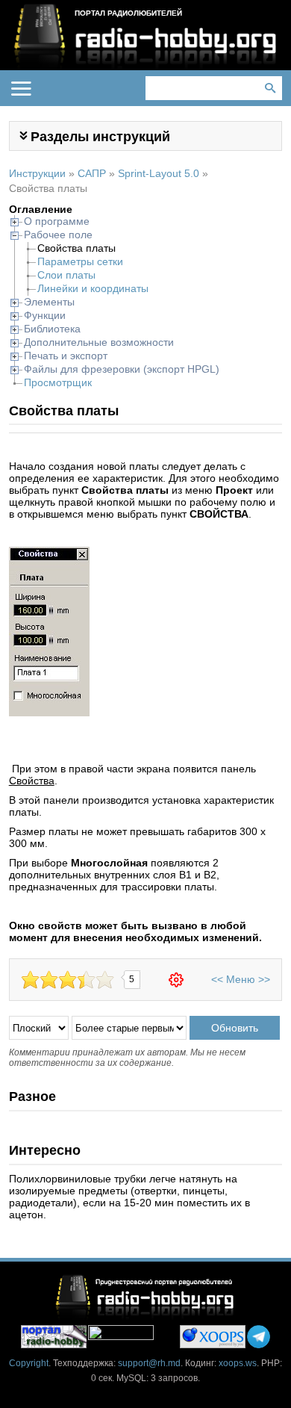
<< (217, 979)
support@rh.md (149, 1363)
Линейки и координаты (92, 288)
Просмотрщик (58, 382)
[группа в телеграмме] (258, 1336)
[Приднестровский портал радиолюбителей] (54, 1336)
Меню (240, 979)
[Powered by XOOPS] (212, 1336)
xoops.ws (238, 1363)
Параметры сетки (80, 261)
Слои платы (66, 275)
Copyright (28, 1363)
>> (264, 979)
